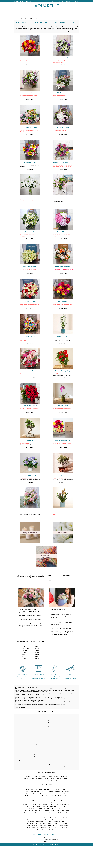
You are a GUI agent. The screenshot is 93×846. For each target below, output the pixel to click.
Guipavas (35, 720)
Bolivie (64, 793)
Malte (67, 810)
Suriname (55, 825)
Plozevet (63, 722)
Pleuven (49, 718)
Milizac (34, 762)
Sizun (62, 760)
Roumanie (32, 821)
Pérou (61, 817)
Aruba (62, 791)
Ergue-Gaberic (21, 760)
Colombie (37, 798)
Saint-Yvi (63, 754)
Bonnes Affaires (62, 12)
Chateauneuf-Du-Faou (23, 738)
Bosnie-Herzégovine (29, 795)
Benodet (20, 720)
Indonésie (38, 806)
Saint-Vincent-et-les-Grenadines (46, 823)
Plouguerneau (50, 758)
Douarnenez (21, 754)
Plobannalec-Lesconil (52, 724)
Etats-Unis (28, 802)
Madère (57, 810)
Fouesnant (20, 762)
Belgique (59, 793)
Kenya (29, 808)
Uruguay (60, 827)
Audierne (20, 716)
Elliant (19, 758)
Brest (36, 656)
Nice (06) (46, 778)
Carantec (20, 732)
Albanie (40, 789)
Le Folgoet (35, 744)
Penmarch (35, 768)
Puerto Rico (49, 819)
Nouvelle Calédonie (48, 815)
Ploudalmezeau (50, 740)
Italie (51, 806)
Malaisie (62, 810)
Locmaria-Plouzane (37, 750)
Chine (27, 798)
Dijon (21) (56, 776)
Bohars (20, 722)
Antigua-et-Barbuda (34, 791)
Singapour (28, 825)
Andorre (52, 789)
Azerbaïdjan (35, 793)
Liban (64, 808)
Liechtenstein (28, 810)
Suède (45, 825)
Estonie (66, 800)
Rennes (37, 658)
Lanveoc (35, 740)
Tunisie (37, 827)
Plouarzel (49, 738)
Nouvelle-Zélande (57, 815)
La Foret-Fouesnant (37, 726)
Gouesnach (20, 764)
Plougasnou (49, 750)
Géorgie (43, 802)
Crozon (20, 750)
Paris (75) (52, 778)
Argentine (51, 791)
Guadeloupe (59, 802)
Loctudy (35, 752)
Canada (63, 795)
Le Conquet (36, 742)
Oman (64, 815)
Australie (67, 791)
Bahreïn (47, 793)
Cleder (19, 740)
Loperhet (35, 756)
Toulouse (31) (46, 780)
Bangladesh (53, 793)
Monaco (55, 812)
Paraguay (44, 817)
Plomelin (49, 728)
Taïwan (60, 825)
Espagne (61, 800)
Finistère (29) (29, 18)
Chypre (31, 798)
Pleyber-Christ (50, 722)
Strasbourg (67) (65, 778)
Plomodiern (49, 732)
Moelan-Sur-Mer (36, 18)
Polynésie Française (35, 819)
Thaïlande (66, 825)
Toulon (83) (39, 780)
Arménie (57, 791)
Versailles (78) (54, 780)
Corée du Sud (44, 798)
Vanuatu (65, 827)
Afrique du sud (34, 789)
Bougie (53, 12)
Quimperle (24, 650)
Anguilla (26, 791)
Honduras (27, 804)
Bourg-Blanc (21, 724)
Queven (37, 652)
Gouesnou (20, 766)
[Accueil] (11, 11)
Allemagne (46, 789)
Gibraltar (49, 802)
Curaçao (66, 798)
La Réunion (53, 808)
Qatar (55, 819)
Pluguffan (63, 724)
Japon (60, 806)
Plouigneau (49, 764)
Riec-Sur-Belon (25, 648)
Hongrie (39, 804)
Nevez (23, 656)
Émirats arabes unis (47, 800)
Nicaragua (30, 815)
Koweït (40, 808)
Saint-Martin (61, 821)
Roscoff (63, 740)
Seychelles (64, 823)
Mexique (44, 812)
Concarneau (21, 748)
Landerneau (36, 732)
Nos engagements (36, 837)
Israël (47, 806)
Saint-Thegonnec (65, 752)
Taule (62, 762)
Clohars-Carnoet (26, 646)
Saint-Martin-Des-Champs (67, 746)
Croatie (56, 798)
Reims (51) (58, 778)
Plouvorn (63, 718)
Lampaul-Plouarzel (37, 728)
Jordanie (65, 806)
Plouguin (49, 760)
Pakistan (33, 817)
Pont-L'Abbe (64, 730)
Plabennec (49, 716)
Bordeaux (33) (29, 776)
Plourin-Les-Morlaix (51, 768)
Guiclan (20, 768)
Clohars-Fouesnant (22, 744)
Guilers (34, 716)
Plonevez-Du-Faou (51, 736)
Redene (24, 658)
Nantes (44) (40, 778)
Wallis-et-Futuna (52, 829)
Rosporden (63, 742)
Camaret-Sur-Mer (22, 730)
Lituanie (34, 810)
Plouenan (49, 746)
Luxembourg (40, 810)
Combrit (20, 746)
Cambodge (57, 795)
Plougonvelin (50, 754)
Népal (66, 812)
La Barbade (46, 808)
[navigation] (18, 11)
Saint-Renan (64, 750)
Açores (27, 789)
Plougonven (49, 756)
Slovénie (34, 825)
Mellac (23, 654)
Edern (19, 756)
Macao (46, 810)
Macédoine (52, 810)
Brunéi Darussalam (44, 795)
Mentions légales (47, 836)
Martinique (32, 812)
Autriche (29, 793)
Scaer (62, 758)
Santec (62, 756)
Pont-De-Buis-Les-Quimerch (68, 728)
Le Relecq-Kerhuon (37, 746)
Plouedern (49, 744)
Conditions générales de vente (50, 837)
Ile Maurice (45, 804)
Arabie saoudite (44, 791)
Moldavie (49, 812)
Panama (39, 817)
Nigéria (35, 815)
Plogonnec (49, 726)
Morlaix (35, 764)
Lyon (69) (26, 778)
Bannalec (37, 648)
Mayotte (38, 812)
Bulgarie (51, 795)
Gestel (36, 646)
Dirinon (20, 752)
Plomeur (49, 730)
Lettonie (59, 808)
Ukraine (54, 827)
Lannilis (35, 738)
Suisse (49, 825)
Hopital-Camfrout (37, 722)
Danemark (28, 800)
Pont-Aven (24, 652)
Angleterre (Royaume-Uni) (61, 789)
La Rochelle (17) (63, 776)
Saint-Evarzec (64, 744)
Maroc (27, 812)
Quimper (63, 732)
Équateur (55, 800)
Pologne (27, 819)
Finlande (38, 802)
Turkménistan (43, 827)
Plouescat (49, 748)
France (23, 18)
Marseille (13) (33, 778)
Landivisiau (36, 734)
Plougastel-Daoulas (51, 752)
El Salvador (39, 800)
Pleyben (49, 720)
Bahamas (42, 793)
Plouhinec (49, 762)
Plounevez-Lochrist (51, 766)
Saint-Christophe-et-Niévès (51, 821)
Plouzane (63, 720)
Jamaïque (55, 806)
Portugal (43, 819)
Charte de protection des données (51, 839)
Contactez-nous (56, 1)
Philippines (67, 817)
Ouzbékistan (27, 817)
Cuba (61, 798)
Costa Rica (51, 798)
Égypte (33, 800)
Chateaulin (20, 736)
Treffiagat (63, 766)
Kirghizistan (35, 808)
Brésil (37, 795)
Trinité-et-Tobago (30, 827)
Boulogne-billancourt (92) (39, 776)
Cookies (45, 841)
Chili (67, 795)
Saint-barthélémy (39, 821)
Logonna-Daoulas (37, 754)
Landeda (35, 730)
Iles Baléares (52, 804)
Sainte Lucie (57, 823)
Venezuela (39, 829)
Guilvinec (35, 718)
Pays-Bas (56, 817)
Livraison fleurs (18, 18)
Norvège (40, 815)
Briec (19, 728)
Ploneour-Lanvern (51, 734)
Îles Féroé (28, 806)
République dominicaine (63, 819)
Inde (33, 806)
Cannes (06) (49, 776)
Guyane (65, 802)
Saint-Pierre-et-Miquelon (32, 823)
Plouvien (63, 716)
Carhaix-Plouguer (22, 734)
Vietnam (45, 829)
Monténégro (61, 812)
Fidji (34, 802)
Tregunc (37, 650)
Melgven (37, 654)
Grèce (54, 802)
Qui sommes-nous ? (36, 836)
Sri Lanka (40, 825)
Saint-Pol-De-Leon (65, 748)
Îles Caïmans (59, 804)
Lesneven (35, 748)
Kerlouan (35, 724)
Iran (43, 806)
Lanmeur (35, 736)
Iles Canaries (66, 804)
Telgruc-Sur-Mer (65, 764)
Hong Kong (33, 804)
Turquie (49, 827)
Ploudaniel (49, 742)
